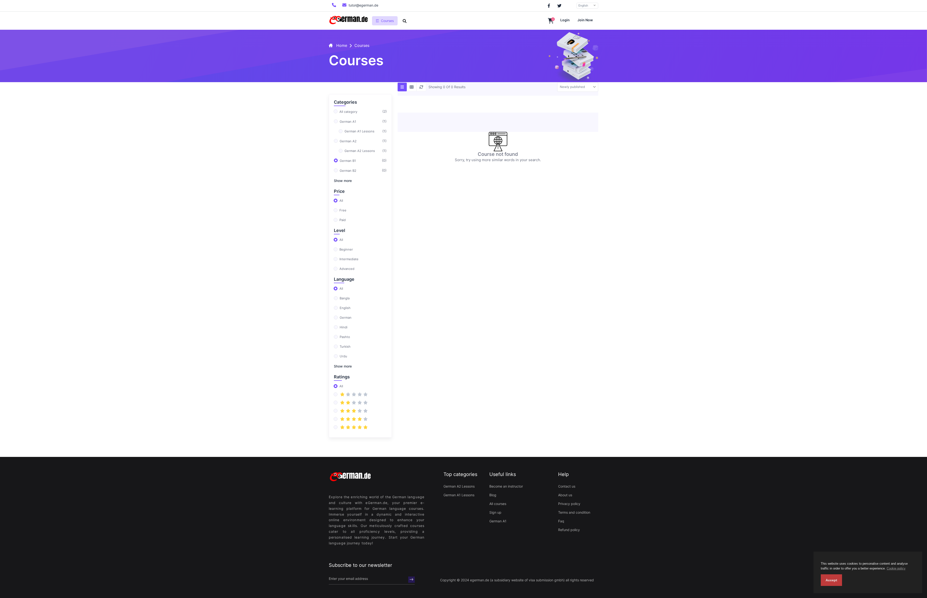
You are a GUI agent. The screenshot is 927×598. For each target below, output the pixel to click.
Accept (831, 580)
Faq (561, 521)
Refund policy (569, 530)
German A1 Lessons (458, 495)
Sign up (495, 512)
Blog (492, 495)
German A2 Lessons (459, 486)
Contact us (566, 486)
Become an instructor (506, 486)
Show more (343, 181)
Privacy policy (569, 504)
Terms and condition (574, 512)
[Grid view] (411, 87)
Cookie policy (896, 568)
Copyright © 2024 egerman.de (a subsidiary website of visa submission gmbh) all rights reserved (517, 580)
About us (565, 495)
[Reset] (421, 87)
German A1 (497, 521)
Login (565, 20)
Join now (585, 20)
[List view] (402, 87)
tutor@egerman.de (363, 5)
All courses (497, 504)
